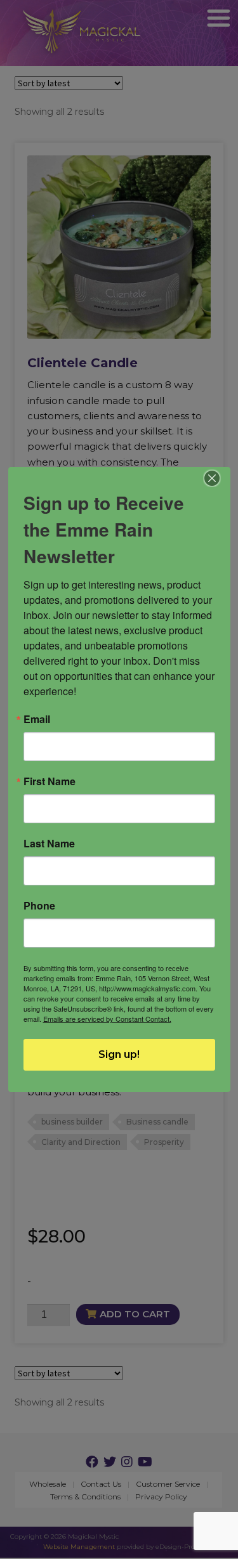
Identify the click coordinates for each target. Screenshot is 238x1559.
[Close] (211, 478)
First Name (49, 781)
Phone (39, 906)
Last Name (49, 843)
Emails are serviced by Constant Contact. (107, 1019)
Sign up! (119, 1054)
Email (36, 719)
